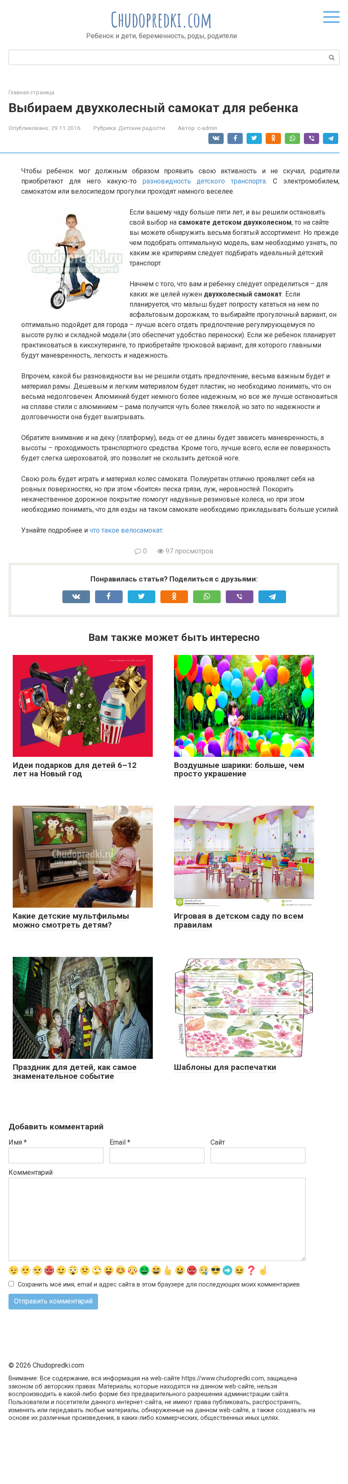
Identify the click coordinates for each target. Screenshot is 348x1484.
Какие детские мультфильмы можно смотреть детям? (71, 920)
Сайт (217, 1142)
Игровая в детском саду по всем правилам (238, 920)
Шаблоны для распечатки (225, 1067)
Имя (17, 1142)
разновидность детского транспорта (204, 181)
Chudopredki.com (161, 19)
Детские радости (141, 127)
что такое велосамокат (126, 530)
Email (119, 1142)
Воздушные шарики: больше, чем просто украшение (239, 769)
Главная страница (31, 92)
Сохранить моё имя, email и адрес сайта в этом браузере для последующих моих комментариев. (159, 1284)
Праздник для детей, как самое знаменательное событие (75, 1071)
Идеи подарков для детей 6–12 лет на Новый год (75, 769)
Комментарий (30, 1172)
